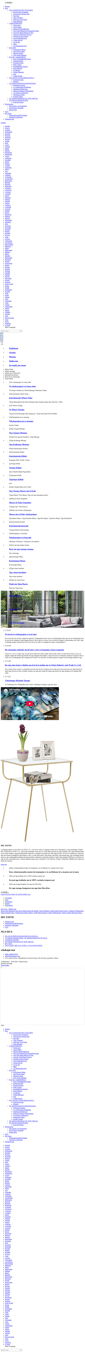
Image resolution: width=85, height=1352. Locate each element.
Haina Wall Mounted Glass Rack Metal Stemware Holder (19, 911)
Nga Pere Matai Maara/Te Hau (23, 33)
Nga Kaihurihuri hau (20, 38)
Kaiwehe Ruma (18, 102)
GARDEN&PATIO (15, 23)
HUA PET (12, 48)
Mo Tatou (8, 113)
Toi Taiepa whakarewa (20, 93)
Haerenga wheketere (16, 117)
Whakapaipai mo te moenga (21, 421)
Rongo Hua (13, 110)
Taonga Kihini (15, 468)
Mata (15, 44)
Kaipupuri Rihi (18, 61)
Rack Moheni (17, 68)
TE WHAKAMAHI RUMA (18, 100)
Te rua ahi (16, 42)
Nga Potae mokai (19, 51)
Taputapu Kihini (16, 479)
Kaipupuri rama (18, 80)
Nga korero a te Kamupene (18, 106)
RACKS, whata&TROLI (17, 57)
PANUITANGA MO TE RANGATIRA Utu (15, 894)
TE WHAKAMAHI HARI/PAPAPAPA (22, 83)
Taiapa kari (17, 25)
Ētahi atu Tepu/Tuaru (20, 19)
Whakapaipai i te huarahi (20, 537)
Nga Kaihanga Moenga (19, 444)
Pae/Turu (16, 16)
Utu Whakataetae (16, 623)
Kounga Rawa (15, 596)
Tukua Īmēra (5, 965)
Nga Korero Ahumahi (16, 108)
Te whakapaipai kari (20, 46)
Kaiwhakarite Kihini (18, 456)
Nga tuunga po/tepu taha (21, 14)
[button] (42, 342)
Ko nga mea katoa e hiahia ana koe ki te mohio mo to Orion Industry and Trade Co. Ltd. (43, 665)
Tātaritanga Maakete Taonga (17, 680)
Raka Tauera (17, 65)
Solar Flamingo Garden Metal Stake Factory (53, 911)
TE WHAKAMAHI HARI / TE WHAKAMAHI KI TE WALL (26, 938)
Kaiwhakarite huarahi (18, 526)
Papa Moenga (17, 21)
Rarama (15, 81)
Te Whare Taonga (16, 410)
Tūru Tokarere (18, 18)
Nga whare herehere (20, 55)
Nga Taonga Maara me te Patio (22, 491)
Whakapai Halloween (20, 89)
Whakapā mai (9, 119)
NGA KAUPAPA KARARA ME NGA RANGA (21, 936)
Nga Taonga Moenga (18, 433)
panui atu (4, 864)
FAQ (6, 112)
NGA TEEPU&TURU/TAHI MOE (21, 10)
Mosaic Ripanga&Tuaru (21, 29)
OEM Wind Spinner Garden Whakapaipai (47, 913)
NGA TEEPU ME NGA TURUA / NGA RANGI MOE (23, 945)
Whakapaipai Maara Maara (24, 913)
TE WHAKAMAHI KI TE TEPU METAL (23, 98)
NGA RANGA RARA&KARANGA (21, 78)
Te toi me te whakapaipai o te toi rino (21, 634)
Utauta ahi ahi (17, 40)
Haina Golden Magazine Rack (72, 913)
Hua (6, 8)
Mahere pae (12, 909)
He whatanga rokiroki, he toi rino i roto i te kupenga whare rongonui (34, 650)
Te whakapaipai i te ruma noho (22, 386)
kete (14, 74)
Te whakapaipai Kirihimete (22, 87)
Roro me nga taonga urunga (21, 549)
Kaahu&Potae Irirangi (20, 66)
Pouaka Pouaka (18, 63)
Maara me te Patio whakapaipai (23, 514)
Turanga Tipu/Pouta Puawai (22, 34)
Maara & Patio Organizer (20, 502)
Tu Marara (16, 70)
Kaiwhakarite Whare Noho (20, 398)
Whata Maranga (18, 72)
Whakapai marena (19, 85)
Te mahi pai (14, 609)
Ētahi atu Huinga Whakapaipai (23, 91)
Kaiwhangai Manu (19, 50)
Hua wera (4, 909)
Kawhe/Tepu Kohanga (20, 12)
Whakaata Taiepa (19, 95)
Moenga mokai (18, 53)
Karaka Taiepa (18, 96)
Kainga (7, 6)
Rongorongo (9, 104)
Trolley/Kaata (17, 76)
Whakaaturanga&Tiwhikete (18, 115)
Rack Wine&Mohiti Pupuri (22, 59)
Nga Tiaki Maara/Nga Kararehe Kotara (26, 31)
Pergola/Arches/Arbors (20, 36)
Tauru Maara (17, 27)
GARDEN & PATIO (12, 940)
